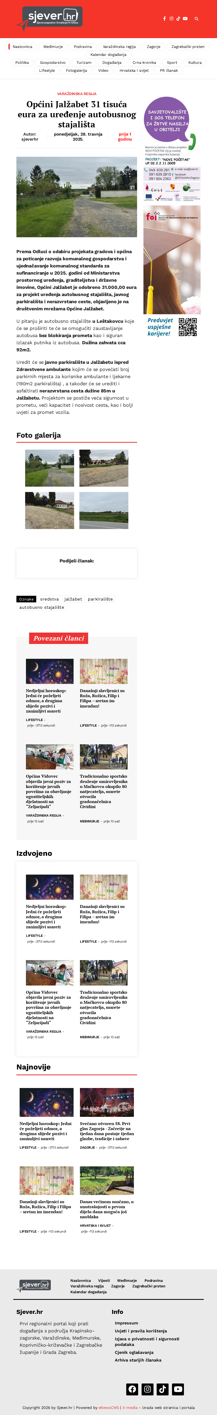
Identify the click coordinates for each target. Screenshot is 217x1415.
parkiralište (100, 599)
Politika (22, 62)
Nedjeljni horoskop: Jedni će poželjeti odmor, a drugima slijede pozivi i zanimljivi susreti (46, 701)
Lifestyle (47, 70)
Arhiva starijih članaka (138, 1360)
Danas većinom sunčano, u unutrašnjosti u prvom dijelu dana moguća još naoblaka (107, 1209)
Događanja (111, 62)
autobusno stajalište (41, 607)
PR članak (169, 70)
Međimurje (53, 46)
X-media (131, 1407)
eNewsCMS (109, 1407)
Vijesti (104, 1280)
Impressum (126, 1323)
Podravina (83, 46)
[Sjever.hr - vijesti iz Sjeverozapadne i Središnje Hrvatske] (33, 1286)
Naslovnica (23, 46)
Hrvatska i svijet (134, 70)
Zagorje (153, 46)
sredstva (49, 599)
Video (103, 70)
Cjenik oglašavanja (134, 1352)
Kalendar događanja (108, 54)
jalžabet (73, 599)
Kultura (195, 62)
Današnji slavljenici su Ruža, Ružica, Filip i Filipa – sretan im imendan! (102, 698)
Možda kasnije (111, 32)
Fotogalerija (76, 70)
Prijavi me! (152, 32)
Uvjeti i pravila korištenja (141, 1330)
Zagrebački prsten (188, 46)
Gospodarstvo (52, 62)
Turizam (83, 62)
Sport (172, 62)
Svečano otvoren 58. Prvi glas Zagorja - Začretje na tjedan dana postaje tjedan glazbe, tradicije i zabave (107, 1131)
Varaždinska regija (119, 46)
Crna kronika (144, 62)
